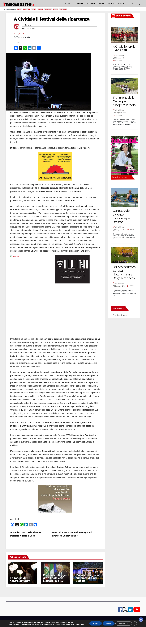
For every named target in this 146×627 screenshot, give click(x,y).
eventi (19, 9)
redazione (27, 25)
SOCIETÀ (111, 3)
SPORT (101, 3)
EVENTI (131, 3)
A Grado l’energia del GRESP (124, 48)
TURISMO (121, 3)
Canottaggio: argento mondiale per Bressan (122, 216)
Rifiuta (108, 623)
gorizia (55, 9)
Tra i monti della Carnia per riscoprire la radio (124, 101)
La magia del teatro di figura (20, 579)
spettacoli (48, 9)
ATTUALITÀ (69, 3)
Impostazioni (123, 623)
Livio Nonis (119, 55)
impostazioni (79, 624)
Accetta (95, 623)
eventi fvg (26, 9)
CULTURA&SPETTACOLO (86, 3)
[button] (139, 4)
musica (40, 9)
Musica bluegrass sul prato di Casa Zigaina (87, 578)
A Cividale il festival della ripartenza (52, 19)
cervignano (63, 9)
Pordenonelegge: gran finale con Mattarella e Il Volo (55, 579)
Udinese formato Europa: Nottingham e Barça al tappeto (124, 272)
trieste (34, 9)
